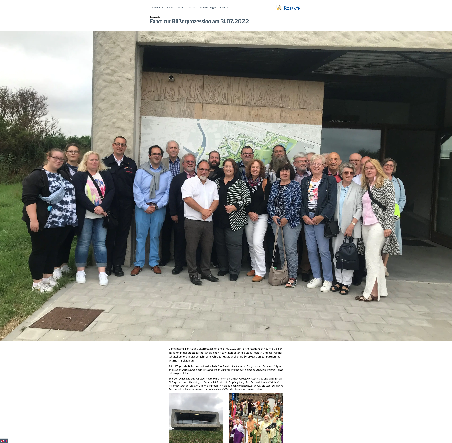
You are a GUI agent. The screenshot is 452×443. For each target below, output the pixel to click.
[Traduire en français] (6, 440)
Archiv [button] (180, 7)
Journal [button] (192, 7)
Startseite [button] (157, 7)
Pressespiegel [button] (208, 7)
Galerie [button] (224, 7)
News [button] (170, 7)
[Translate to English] (2, 440)
